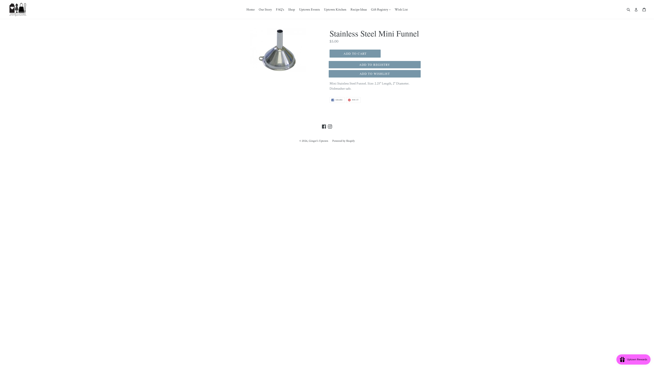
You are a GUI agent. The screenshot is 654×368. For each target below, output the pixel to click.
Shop (291, 9)
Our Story (265, 9)
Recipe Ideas (359, 9)
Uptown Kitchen (335, 9)
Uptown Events (309, 9)
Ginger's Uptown (318, 141)
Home (250, 9)
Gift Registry (381, 9)
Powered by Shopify (343, 141)
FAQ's (280, 9)
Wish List (401, 9)
